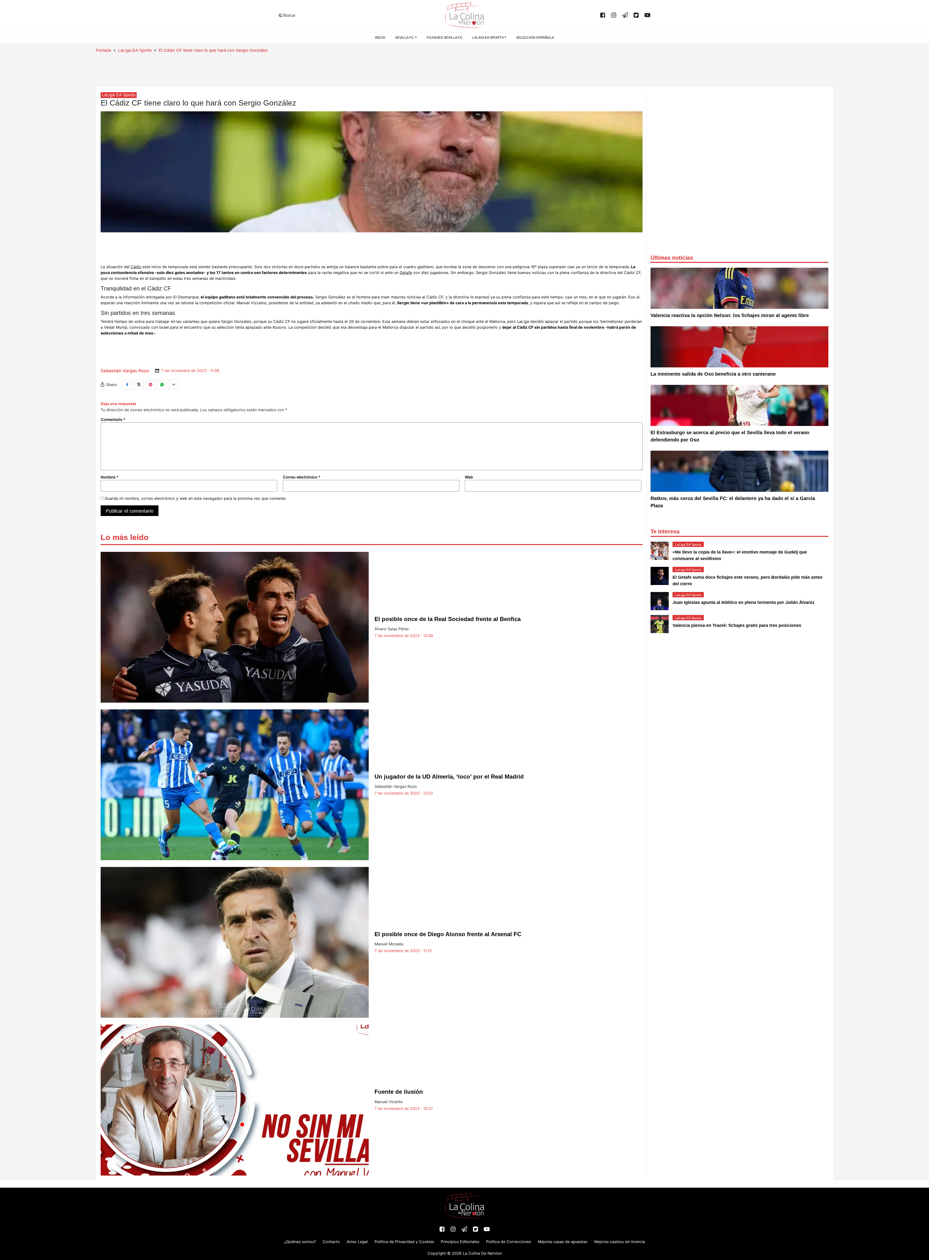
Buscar (288, 15)
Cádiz (136, 266)
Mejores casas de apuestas (562, 1241)
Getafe (406, 272)
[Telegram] (625, 15)
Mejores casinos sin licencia (619, 1241)
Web (469, 477)
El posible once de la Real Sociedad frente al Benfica (448, 619)
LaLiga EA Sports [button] (488, 37)
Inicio (380, 37)
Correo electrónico (302, 477)
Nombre (110, 477)
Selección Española (535, 37)
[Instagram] (613, 15)
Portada (103, 50)
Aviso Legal (357, 1241)
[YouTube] (647, 15)
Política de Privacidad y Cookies (404, 1241)
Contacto (331, 1241)
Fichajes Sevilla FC (445, 37)
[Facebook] (602, 15)
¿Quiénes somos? (300, 1241)
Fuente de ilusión (399, 1091)
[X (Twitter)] (636, 15)
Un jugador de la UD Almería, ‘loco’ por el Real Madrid (449, 776)
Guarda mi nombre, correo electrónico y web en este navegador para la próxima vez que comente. (195, 498)
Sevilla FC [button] (404, 37)
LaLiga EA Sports (135, 50)
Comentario (113, 419)
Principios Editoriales (460, 1241)
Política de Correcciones (508, 1241)
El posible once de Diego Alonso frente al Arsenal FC (448, 934)
